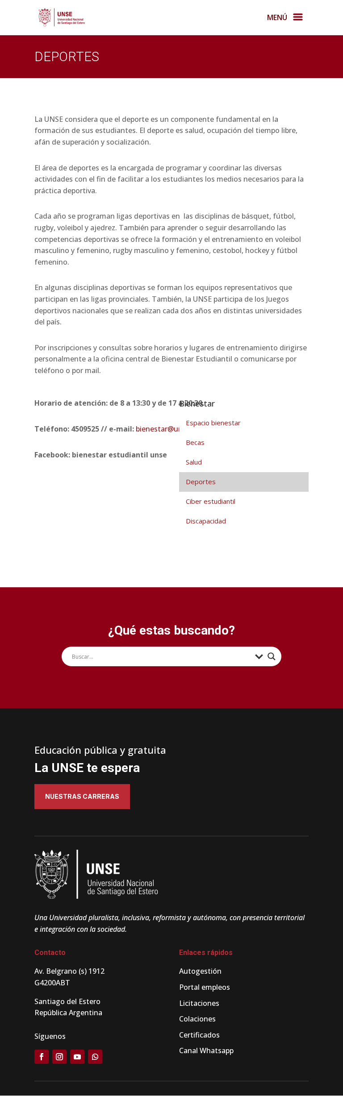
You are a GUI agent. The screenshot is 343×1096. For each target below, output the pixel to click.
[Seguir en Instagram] (59, 1057)
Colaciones (197, 1019)
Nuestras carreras (82, 796)
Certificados (199, 1035)
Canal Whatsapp (206, 1050)
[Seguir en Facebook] (41, 1057)
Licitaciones (199, 1003)
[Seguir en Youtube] (77, 1057)
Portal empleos (204, 987)
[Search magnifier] (271, 656)
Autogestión (200, 971)
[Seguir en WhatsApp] (95, 1057)
